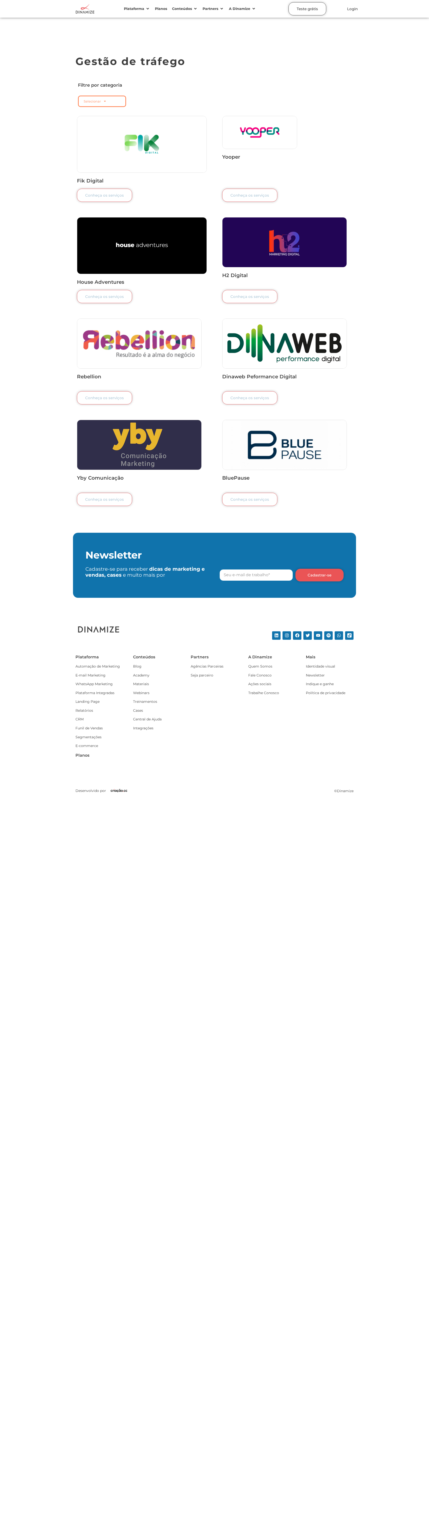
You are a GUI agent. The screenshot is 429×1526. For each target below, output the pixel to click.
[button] (136, 8)
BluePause (236, 478)
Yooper (231, 157)
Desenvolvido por (90, 790)
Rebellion (89, 377)
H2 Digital (235, 275)
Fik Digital (90, 181)
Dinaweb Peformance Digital (259, 377)
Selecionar (92, 101)
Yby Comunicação (100, 478)
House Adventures (100, 282)
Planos (82, 755)
